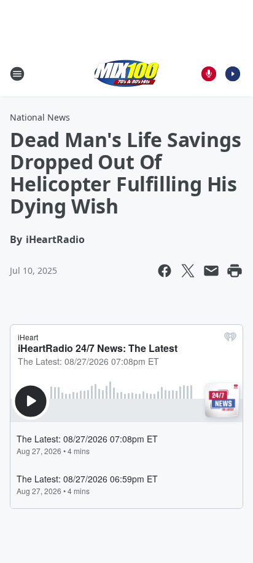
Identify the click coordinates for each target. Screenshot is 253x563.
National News (40, 117)
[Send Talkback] (208, 73)
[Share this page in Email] (211, 270)
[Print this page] (234, 270)
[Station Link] (126, 74)
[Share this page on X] (188, 270)
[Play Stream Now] (232, 73)
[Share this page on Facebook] (164, 270)
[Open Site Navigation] (17, 73)
